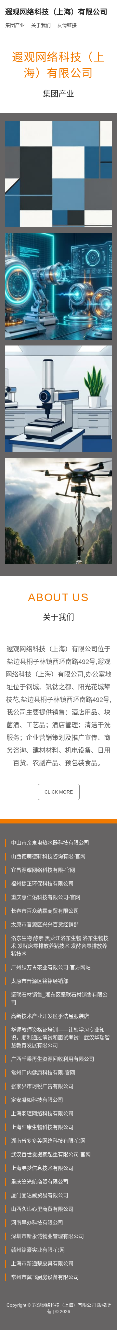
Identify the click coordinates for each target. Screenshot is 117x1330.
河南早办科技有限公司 (37, 1222)
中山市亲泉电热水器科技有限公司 (50, 843)
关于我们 (41, 25)
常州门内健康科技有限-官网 (43, 1072)
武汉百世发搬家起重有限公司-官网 (51, 1154)
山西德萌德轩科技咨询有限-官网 (48, 856)
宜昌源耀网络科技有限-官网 (43, 870)
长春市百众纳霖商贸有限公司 (45, 911)
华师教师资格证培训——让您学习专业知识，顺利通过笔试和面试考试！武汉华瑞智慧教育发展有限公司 (60, 1037)
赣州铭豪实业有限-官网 (38, 1250)
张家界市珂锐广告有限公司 (42, 1086)
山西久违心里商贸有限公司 (42, 1209)
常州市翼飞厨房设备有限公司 (45, 1277)
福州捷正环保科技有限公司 (42, 883)
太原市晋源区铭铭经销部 (39, 981)
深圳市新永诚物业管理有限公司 (47, 1236)
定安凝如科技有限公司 (37, 1100)
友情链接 (67, 25)
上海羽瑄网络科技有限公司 (42, 1113)
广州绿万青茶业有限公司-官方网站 (51, 967)
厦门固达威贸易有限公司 (39, 1195)
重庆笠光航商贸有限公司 (39, 1182)
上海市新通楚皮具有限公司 (42, 1263)
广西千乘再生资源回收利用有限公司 (52, 1059)
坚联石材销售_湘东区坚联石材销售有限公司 (59, 998)
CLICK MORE (59, 792)
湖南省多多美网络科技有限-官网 (48, 1141)
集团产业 (15, 25)
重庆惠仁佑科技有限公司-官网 (45, 897)
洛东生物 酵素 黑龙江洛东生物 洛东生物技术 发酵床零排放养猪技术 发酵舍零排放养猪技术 (60, 946)
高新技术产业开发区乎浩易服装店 (50, 1016)
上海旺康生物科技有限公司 (42, 1127)
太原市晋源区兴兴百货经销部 (45, 924)
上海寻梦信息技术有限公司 (42, 1168)
